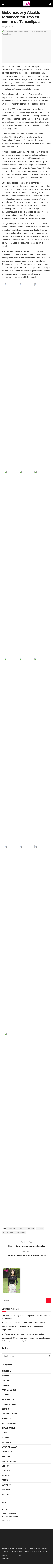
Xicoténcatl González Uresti (14, 1232)
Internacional (9, 1423)
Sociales (6, 1485)
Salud (5, 1480)
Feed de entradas (9, 1513)
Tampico (6, 1489)
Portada (6, 1470)
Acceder (5, 1509)
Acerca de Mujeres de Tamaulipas (14, 1548)
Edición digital (9, 1390)
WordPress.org (8, 1520)
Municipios (7, 1451)
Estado (5, 1409)
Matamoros (7, 1442)
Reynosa (6, 1475)
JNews (9, 1556)
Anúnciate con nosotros (38, 1548)
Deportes (6, 1385)
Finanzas (6, 1418)
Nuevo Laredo (9, 1461)
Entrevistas (8, 1399)
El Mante (6, 1394)
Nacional (6, 1456)
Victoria (40, 1228)
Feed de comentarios (10, 1516)
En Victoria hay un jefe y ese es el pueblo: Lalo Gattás (23, 1334)
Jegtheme (5, 1558)
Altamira (6, 1371)
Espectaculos (9, 1404)
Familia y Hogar (9, 1413)
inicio (14, 1551)
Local (5, 1432)
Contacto (5, 1551)
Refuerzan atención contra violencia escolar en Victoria (23, 1322)
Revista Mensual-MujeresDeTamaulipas (33, 1551)
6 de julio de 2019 (8, 26)
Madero (5, 1437)
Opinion (5, 1466)
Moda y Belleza (9, 1447)
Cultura (6, 1380)
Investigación (8, 1428)
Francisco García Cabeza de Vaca (21, 1228)
